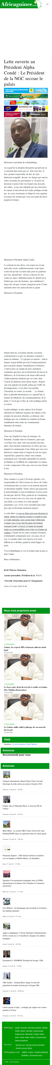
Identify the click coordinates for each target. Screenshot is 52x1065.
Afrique (17, 1031)
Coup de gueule (38, 1031)
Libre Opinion (31, 744)
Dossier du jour (20, 1034)
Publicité (24, 1052)
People (27, 1037)
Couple (22, 1037)
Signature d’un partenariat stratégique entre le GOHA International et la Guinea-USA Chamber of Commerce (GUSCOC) (23, 883)
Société (17, 1027)
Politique (44, 1027)
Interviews (29, 1031)
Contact (30, 1052)
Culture (41, 1034)
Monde (23, 1031)
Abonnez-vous (20, 1045)
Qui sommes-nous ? (36, 1055)
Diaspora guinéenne (21, 1040)
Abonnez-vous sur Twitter (24, 1048)
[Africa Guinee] (21, 4)
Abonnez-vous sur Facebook (35, 1045)
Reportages (29, 1034)
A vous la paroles (18, 744)
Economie (24, 1027)
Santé (17, 1037)
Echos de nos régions (34, 1027)
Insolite (32, 1037)
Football (36, 1034)
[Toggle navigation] (47, 4)
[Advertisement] (26, 28)
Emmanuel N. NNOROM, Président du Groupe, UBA (23, 960)
